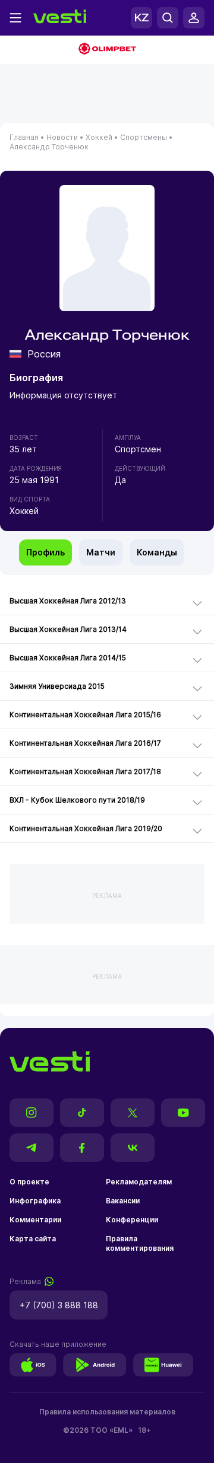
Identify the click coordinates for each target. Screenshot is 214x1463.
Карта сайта (33, 1238)
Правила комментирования (140, 1243)
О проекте (29, 1181)
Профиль (45, 552)
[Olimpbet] (107, 50)
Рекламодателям (139, 1181)
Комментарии (35, 1219)
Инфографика (35, 1200)
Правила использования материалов (107, 1411)
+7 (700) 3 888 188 (59, 1305)
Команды (157, 552)
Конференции (132, 1219)
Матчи (100, 552)
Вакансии (123, 1200)
